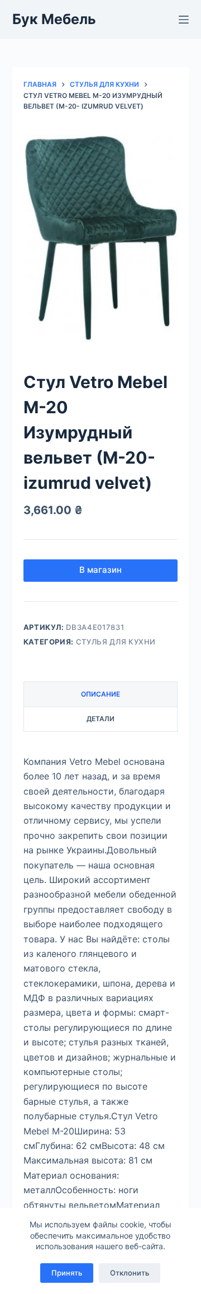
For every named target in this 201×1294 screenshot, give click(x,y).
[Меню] (184, 20)
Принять (66, 1272)
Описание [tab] (100, 694)
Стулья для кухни (116, 641)
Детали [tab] (100, 718)
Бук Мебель (54, 19)
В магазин (100, 569)
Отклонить (129, 1272)
